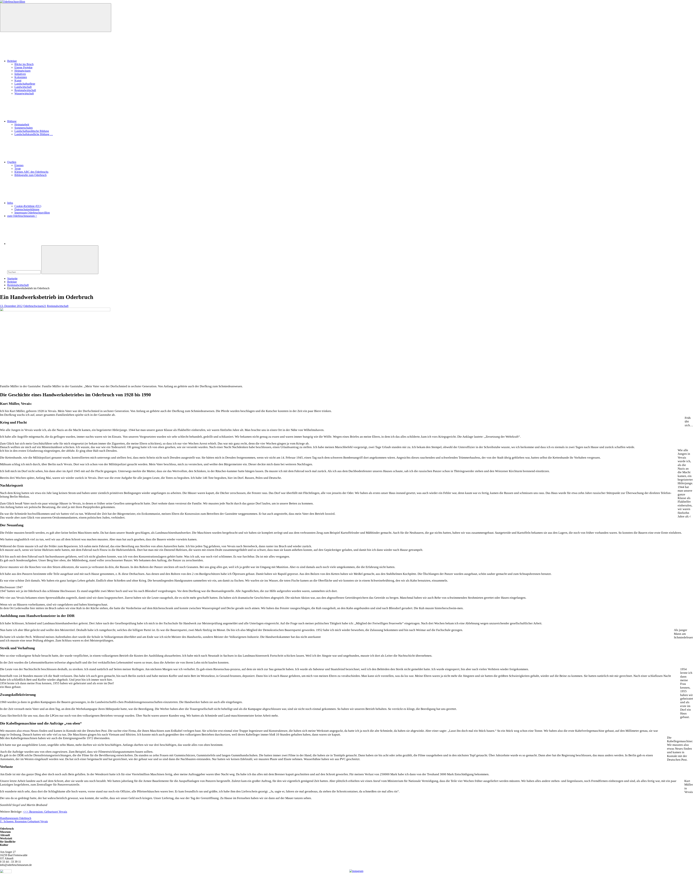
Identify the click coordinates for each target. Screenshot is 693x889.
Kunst (17, 80)
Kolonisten (20, 77)
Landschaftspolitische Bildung (31, 131)
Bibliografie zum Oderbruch (30, 175)
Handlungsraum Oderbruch (15, 818)
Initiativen (20, 73)
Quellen (11, 162)
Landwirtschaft (23, 86)
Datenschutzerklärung (26, 209)
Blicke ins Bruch (24, 64)
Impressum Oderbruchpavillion (32, 212)
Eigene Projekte (23, 67)
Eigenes (18, 165)
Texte (17, 168)
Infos (10, 202)
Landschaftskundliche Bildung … (33, 134)
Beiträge (12, 60)
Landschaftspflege (24, 83)
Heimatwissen (22, 70)
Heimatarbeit (21, 124)
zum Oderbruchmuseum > (22, 215)
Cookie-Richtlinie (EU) (27, 206)
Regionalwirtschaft (25, 90)
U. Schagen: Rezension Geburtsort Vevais (24, 821)
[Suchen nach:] (24, 272)
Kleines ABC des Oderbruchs (31, 171)
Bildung (11, 121)
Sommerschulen (23, 127)
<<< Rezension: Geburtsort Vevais (45, 811)
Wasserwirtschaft (24, 93)
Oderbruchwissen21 (34, 305)
